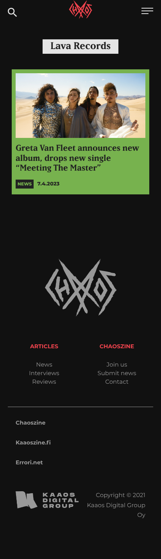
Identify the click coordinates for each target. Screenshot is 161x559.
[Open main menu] (147, 12)
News (44, 364)
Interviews (44, 373)
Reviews (44, 381)
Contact (117, 381)
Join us (117, 364)
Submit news (117, 373)
